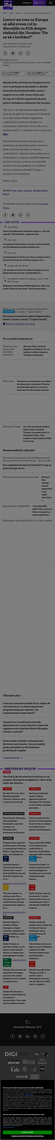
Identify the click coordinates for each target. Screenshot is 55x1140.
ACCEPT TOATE (27, 1132)
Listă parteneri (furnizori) (9, 1127)
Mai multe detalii (29, 1094)
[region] (27, 1109)
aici (22, 1103)
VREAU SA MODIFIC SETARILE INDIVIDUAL (27, 1136)
